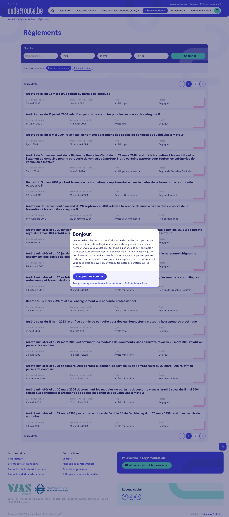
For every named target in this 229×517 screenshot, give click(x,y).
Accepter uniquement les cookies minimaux (98, 283)
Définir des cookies (136, 283)
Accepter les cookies (90, 276)
